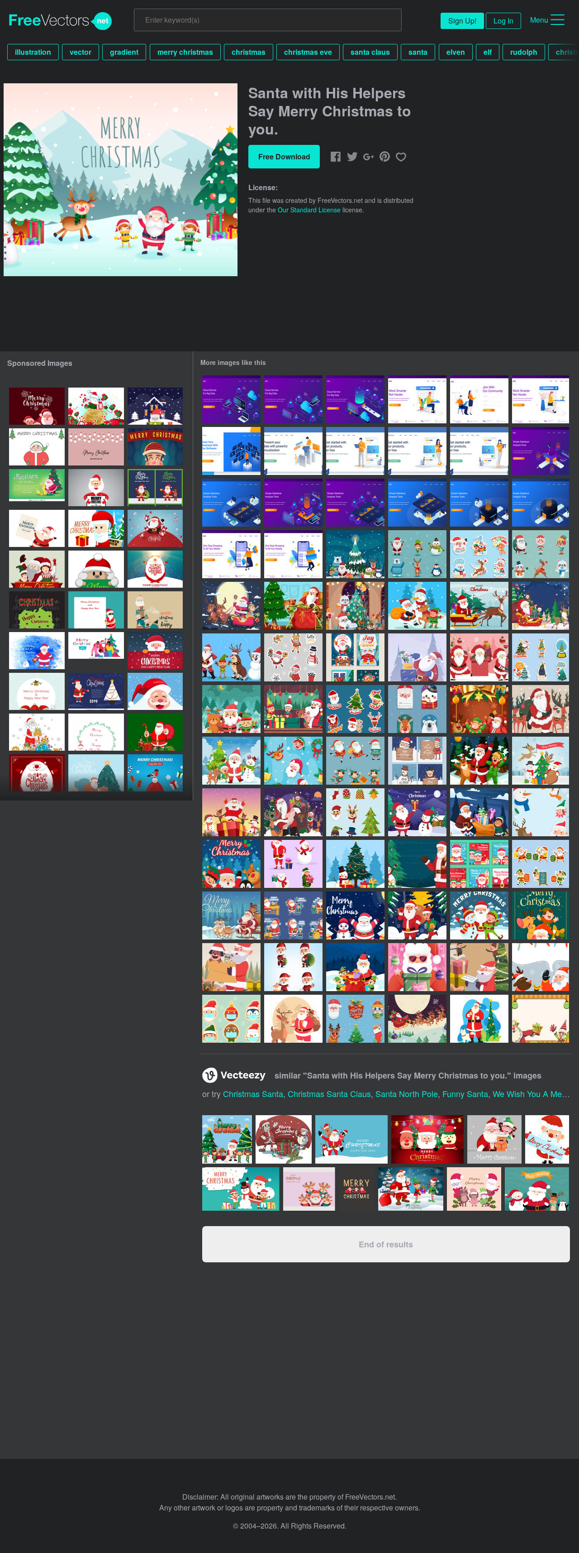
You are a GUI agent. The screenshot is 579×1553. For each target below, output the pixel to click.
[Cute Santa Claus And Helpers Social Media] (479, 864)
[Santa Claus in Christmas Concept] (417, 1019)
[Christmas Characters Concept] (540, 554)
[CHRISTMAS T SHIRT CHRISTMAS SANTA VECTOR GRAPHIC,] (37, 609)
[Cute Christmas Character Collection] (293, 864)
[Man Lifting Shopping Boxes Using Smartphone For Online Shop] (293, 554)
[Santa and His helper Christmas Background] (479, 709)
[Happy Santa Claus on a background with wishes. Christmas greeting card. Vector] (96, 446)
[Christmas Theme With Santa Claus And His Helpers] (355, 554)
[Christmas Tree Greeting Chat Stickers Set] (540, 657)
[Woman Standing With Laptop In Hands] (479, 451)
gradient (124, 52)
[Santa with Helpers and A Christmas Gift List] (293, 812)
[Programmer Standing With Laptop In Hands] (355, 451)
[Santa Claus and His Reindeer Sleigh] (479, 606)
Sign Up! (462, 20)
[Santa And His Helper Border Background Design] (540, 812)
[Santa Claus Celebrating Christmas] (231, 864)
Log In (503, 20)
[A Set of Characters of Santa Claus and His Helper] (355, 761)
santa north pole (406, 1093)
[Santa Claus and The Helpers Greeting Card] (540, 915)
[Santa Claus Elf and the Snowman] (231, 812)
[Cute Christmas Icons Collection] (355, 812)
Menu (539, 19)
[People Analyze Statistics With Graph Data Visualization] (540, 451)
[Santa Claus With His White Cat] (479, 1019)
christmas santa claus (329, 1093)
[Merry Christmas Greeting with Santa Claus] (417, 967)
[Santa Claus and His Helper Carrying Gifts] (479, 812)
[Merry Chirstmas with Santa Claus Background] (355, 915)
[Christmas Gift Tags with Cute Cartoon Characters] (417, 709)
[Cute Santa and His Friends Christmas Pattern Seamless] (293, 761)
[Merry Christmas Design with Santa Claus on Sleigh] (231, 915)
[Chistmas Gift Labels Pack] (355, 1019)
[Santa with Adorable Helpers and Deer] (540, 709)
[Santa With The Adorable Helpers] (479, 657)
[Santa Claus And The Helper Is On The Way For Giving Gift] (417, 915)
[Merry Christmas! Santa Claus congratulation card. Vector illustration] (155, 569)
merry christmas (185, 52)
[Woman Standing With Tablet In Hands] (417, 451)
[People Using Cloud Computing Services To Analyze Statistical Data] (231, 399)
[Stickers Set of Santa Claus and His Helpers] (540, 864)
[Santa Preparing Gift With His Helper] (293, 606)
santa (417, 52)
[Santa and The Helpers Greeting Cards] (417, 761)
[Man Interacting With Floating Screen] (231, 451)
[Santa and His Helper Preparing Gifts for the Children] (417, 657)
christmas (249, 52)
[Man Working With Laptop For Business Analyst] (293, 451)
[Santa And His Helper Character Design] (231, 657)
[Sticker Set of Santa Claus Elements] (355, 709)
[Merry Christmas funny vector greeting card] (37, 446)
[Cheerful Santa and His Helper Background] (540, 1019)
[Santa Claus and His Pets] (231, 967)
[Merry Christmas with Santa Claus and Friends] (231, 606)
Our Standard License (309, 209)
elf (488, 52)
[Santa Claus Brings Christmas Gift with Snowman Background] (417, 812)
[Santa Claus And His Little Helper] (293, 915)
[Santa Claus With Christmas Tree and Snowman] (417, 864)
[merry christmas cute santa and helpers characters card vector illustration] (37, 406)
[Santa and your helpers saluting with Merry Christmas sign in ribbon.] (37, 569)
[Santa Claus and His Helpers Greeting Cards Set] (355, 657)
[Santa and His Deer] (293, 1019)
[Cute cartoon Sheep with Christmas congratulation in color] (96, 569)
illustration (33, 52)
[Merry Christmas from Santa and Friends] (479, 915)
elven (455, 52)
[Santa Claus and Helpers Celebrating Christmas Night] (479, 761)
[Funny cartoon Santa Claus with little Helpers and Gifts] (155, 609)
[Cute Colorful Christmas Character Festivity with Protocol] (231, 1019)
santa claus (370, 52)
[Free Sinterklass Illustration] (540, 761)
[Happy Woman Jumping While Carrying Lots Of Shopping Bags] (231, 554)
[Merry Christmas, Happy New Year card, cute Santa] (37, 691)
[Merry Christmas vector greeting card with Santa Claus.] (37, 650)
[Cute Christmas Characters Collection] (417, 554)
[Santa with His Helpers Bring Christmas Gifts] (540, 606)
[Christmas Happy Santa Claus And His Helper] (293, 709)
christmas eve (308, 52)
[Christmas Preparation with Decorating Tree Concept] (355, 606)
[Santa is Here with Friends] (231, 761)
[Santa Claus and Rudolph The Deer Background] (540, 967)
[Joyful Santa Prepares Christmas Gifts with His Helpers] (355, 967)
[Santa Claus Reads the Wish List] (479, 967)
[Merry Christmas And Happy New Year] (155, 406)
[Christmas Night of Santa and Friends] (231, 709)
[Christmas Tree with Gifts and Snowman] (355, 864)
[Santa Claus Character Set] (293, 967)
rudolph (523, 52)
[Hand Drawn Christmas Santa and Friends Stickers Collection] (293, 657)
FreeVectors (60, 21)
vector (80, 52)
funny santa (465, 1093)
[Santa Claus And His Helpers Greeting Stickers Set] (479, 554)
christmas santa (253, 1093)
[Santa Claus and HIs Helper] (417, 606)
